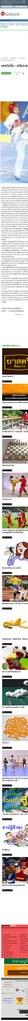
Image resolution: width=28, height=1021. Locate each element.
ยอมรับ (14, 6)
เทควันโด (4, 311)
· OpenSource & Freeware (10, 943)
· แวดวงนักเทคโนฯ (7, 956)
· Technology (6, 935)
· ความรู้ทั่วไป (22, 935)
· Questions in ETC (8, 954)
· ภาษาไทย (22, 943)
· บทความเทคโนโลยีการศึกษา (10, 937)
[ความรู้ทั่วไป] (4, 27)
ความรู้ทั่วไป (13, 58)
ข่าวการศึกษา (4, 58)
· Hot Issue (6, 950)
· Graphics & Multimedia (10, 941)
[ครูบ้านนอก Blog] (18, 24)
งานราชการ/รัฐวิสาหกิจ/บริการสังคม (13, 59)
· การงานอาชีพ (23, 952)
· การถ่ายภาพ (6, 948)
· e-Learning (6, 939)
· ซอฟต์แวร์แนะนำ (7, 946)
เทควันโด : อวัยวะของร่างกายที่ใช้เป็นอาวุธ (12, 308)
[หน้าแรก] (3, 24)
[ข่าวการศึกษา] (10, 24)
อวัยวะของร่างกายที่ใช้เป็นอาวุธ (16, 311)
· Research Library (8, 952)
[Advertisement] (14, 906)
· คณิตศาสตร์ (22, 937)
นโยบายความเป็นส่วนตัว (6, 4)
